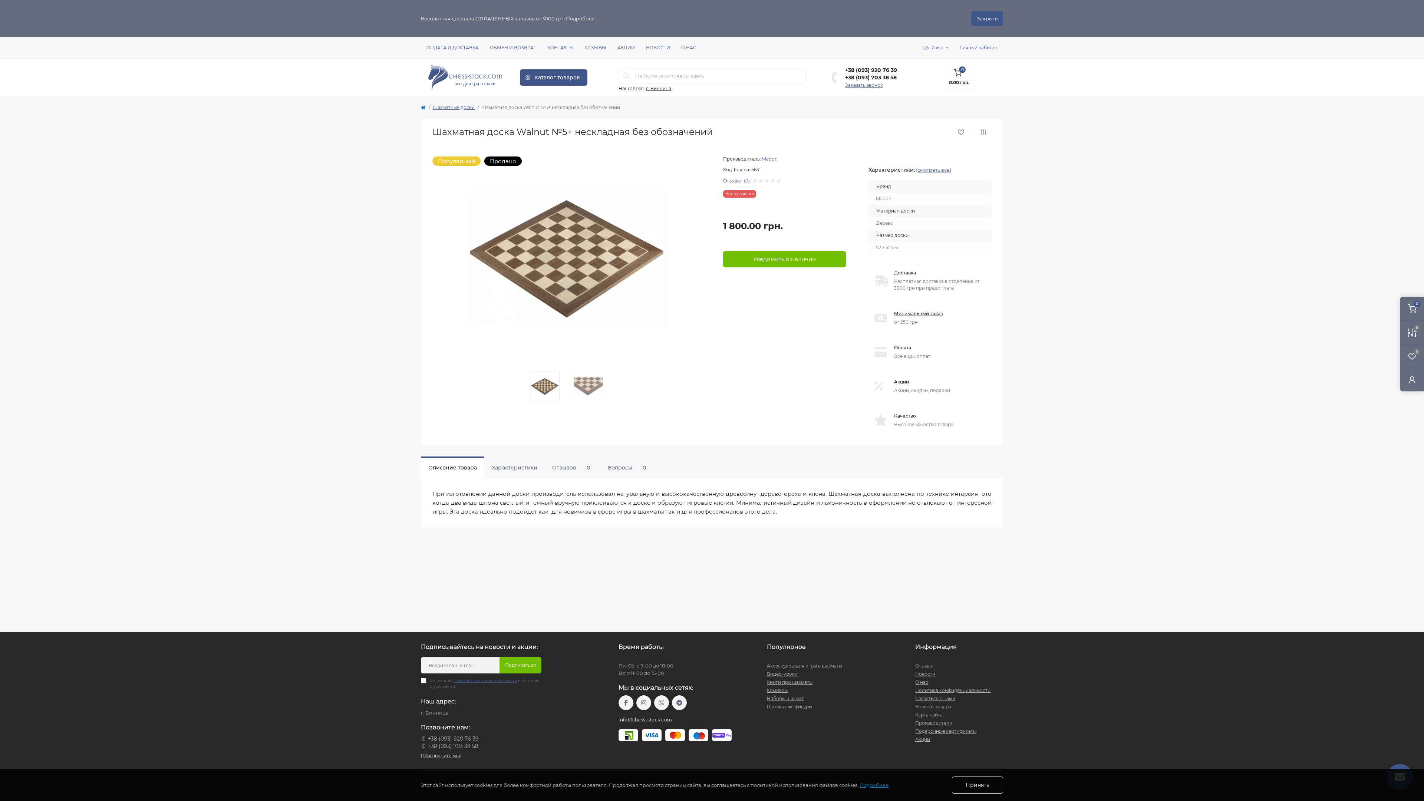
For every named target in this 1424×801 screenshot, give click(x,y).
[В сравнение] (983, 132)
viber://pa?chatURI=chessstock (661, 702)
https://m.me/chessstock (626, 702)
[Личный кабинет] (1412, 379)
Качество (905, 416)
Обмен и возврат (513, 47)
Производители (933, 723)
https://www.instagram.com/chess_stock (643, 702)
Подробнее (580, 19)
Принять (977, 785)
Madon (770, 159)
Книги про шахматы (789, 682)
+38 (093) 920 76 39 (871, 70)
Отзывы (595, 47)
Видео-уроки (782, 674)
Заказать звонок (864, 85)
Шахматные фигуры (789, 706)
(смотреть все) (933, 170)
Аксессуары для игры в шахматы (804, 666)
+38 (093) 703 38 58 (871, 77)
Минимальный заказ (918, 313)
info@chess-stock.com (645, 719)
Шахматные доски (454, 107)
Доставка (905, 273)
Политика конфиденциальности (485, 680)
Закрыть (987, 19)
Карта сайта (929, 715)
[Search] (627, 76)
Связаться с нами (935, 698)
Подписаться (520, 665)
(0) (747, 181)
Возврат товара (933, 706)
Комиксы (777, 690)
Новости (658, 47)
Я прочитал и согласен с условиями (485, 683)
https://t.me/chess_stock (679, 702)
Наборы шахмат (785, 698)
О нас (688, 47)
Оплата (902, 347)
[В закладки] (961, 132)
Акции (626, 47)
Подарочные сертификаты (945, 731)
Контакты (560, 47)
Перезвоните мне (441, 755)
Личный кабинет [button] (978, 47)
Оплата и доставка (452, 47)
